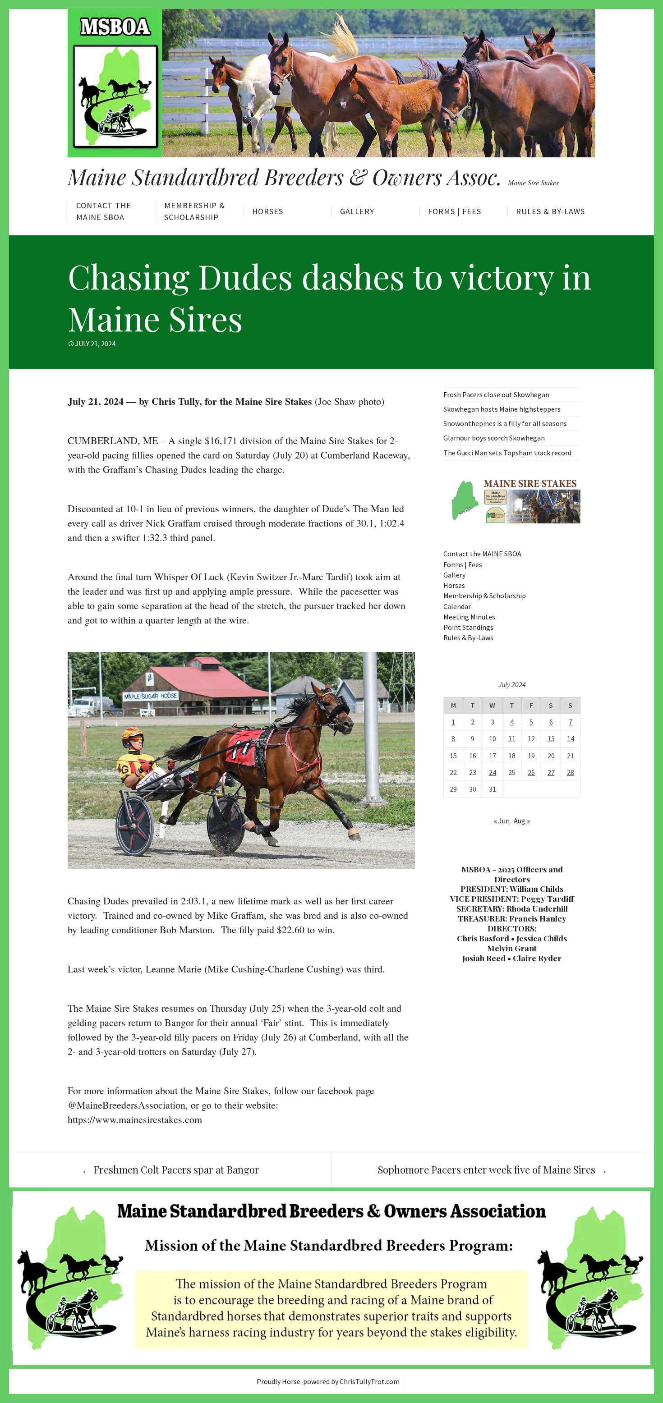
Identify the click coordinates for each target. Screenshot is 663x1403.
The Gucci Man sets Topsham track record (507, 452)
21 (570, 755)
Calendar (457, 606)
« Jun (502, 820)
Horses (267, 211)
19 (531, 755)
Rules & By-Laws (550, 211)
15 (453, 755)
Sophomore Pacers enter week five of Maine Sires (493, 1169)
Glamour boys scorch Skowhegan (494, 437)
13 (551, 738)
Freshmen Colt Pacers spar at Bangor (170, 1169)
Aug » (522, 820)
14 (570, 738)
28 (570, 772)
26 (531, 772)
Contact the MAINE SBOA (103, 211)
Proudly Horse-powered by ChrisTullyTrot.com (328, 1381)
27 (551, 772)
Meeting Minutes (469, 616)
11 (512, 738)
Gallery (357, 211)
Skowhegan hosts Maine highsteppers (502, 408)
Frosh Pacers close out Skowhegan (496, 394)
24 (492, 772)
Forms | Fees (454, 211)
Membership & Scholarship (194, 211)
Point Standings (468, 627)
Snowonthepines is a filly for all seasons (505, 423)
